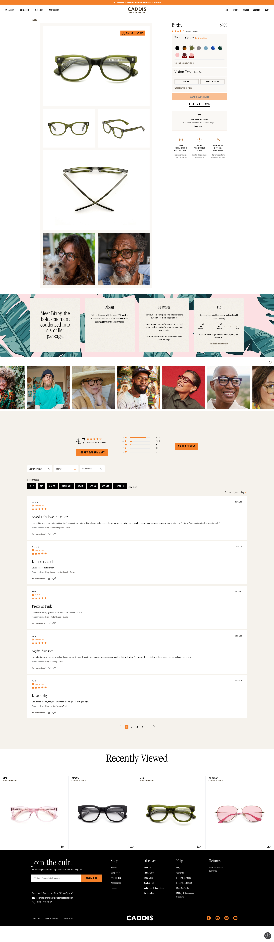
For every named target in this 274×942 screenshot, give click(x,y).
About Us (147, 867)
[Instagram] (226, 918)
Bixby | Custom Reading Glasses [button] (56, 617)
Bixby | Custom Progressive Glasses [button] (57, 528)
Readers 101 (149, 882)
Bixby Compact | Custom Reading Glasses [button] (60, 572)
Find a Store (148, 877)
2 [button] (131, 727)
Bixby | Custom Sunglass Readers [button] (57, 706)
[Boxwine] (184, 55)
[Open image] (143, 99)
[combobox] (66, 468)
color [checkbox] (52, 486)
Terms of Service (68, 918)
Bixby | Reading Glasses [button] (54, 661)
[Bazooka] (192, 55)
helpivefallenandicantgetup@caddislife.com (55, 897)
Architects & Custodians (154, 887)
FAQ (178, 867)
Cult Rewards (149, 872)
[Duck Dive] (206, 48)
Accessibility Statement (52, 918)
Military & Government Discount (185, 895)
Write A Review (186, 446)
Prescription (116, 877)
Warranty (180, 872)
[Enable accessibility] (267, 935)
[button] (141, 438)
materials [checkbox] (66, 486)
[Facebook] (209, 918)
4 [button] (142, 727)
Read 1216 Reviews (192, 31)
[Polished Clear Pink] (177, 55)
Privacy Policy (36, 918)
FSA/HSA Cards (182, 887)
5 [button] (147, 727)
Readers (114, 867)
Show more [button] (132, 486)
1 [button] (126, 727)
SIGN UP (91, 878)
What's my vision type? (183, 87)
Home (35, 19)
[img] (173, 31)
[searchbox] (39, 468)
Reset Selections (199, 104)
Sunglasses (115, 872)
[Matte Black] (177, 48)
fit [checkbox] (41, 486)
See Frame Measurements (184, 62)
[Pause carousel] (269, 361)
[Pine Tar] (220, 48)
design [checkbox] (92, 486)
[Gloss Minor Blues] (213, 48)
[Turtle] (184, 48)
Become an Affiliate (184, 877)
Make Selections (199, 96)
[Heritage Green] (192, 48)
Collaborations (149, 893)
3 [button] (137, 727)
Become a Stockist (184, 882)
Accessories (116, 882)
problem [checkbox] (119, 486)
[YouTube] (235, 918)
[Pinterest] (217, 918)
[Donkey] (199, 48)
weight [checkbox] (105, 486)
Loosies (114, 887)
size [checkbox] (32, 486)
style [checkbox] (80, 486)
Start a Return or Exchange (216, 869)
